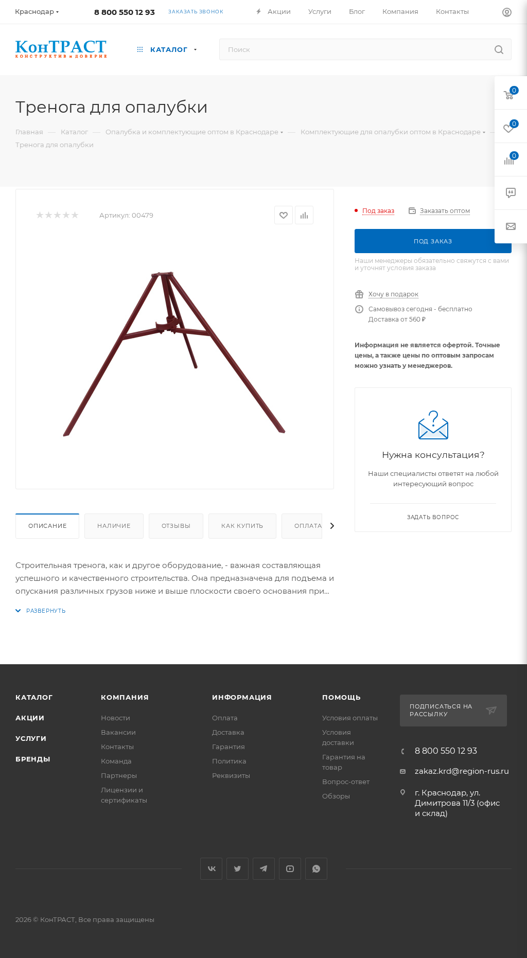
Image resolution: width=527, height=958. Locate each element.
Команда (116, 761)
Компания (125, 697)
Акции (30, 718)
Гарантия (228, 746)
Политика (229, 761)
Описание (47, 525)
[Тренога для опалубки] (175, 353)
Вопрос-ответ (346, 781)
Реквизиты (231, 775)
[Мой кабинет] (507, 13)
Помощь (341, 697)
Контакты (117, 746)
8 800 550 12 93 (124, 12)
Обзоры (336, 796)
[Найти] (499, 49)
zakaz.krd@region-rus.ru (462, 771)
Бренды (32, 759)
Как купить (242, 525)
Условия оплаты (350, 718)
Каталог (34, 697)
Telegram (264, 869)
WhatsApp (316, 869)
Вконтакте (211, 869)
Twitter (237, 869)
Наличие (114, 525)
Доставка (228, 732)
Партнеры (119, 775)
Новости (115, 718)
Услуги (31, 738)
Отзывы (176, 525)
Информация (242, 697)
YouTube (290, 869)
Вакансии (118, 732)
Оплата (308, 525)
